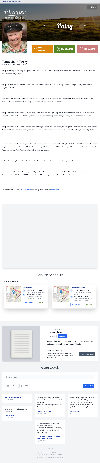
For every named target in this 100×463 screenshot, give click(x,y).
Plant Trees (41, 302)
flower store (55, 189)
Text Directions (29, 302)
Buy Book (62, 336)
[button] (13, 292)
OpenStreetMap (52, 457)
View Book (51, 336)
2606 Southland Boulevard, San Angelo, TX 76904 (35, 297)
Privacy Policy (44, 454)
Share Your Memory (87, 354)
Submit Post (89, 386)
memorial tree (26, 189)
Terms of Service (55, 454)
